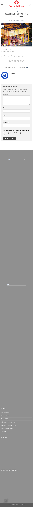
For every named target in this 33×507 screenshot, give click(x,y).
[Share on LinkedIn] (23, 61)
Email (5, 115)
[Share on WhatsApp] (9, 61)
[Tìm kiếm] (30, 4)
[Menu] (2, 4)
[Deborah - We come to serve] (16, 4)
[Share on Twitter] (15, 61)
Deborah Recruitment (7, 428)
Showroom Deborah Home (8, 425)
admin (22, 20)
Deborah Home (5, 413)
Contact (3, 431)
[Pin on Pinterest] (21, 61)
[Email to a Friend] (18, 61)
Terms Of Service (6, 419)
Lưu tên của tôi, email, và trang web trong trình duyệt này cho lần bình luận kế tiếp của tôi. (16, 133)
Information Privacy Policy (8, 422)
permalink (27, 67)
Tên (4, 108)
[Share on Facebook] (12, 61)
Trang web (6, 122)
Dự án (16, 11)
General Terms (5, 416)
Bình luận (6, 94)
